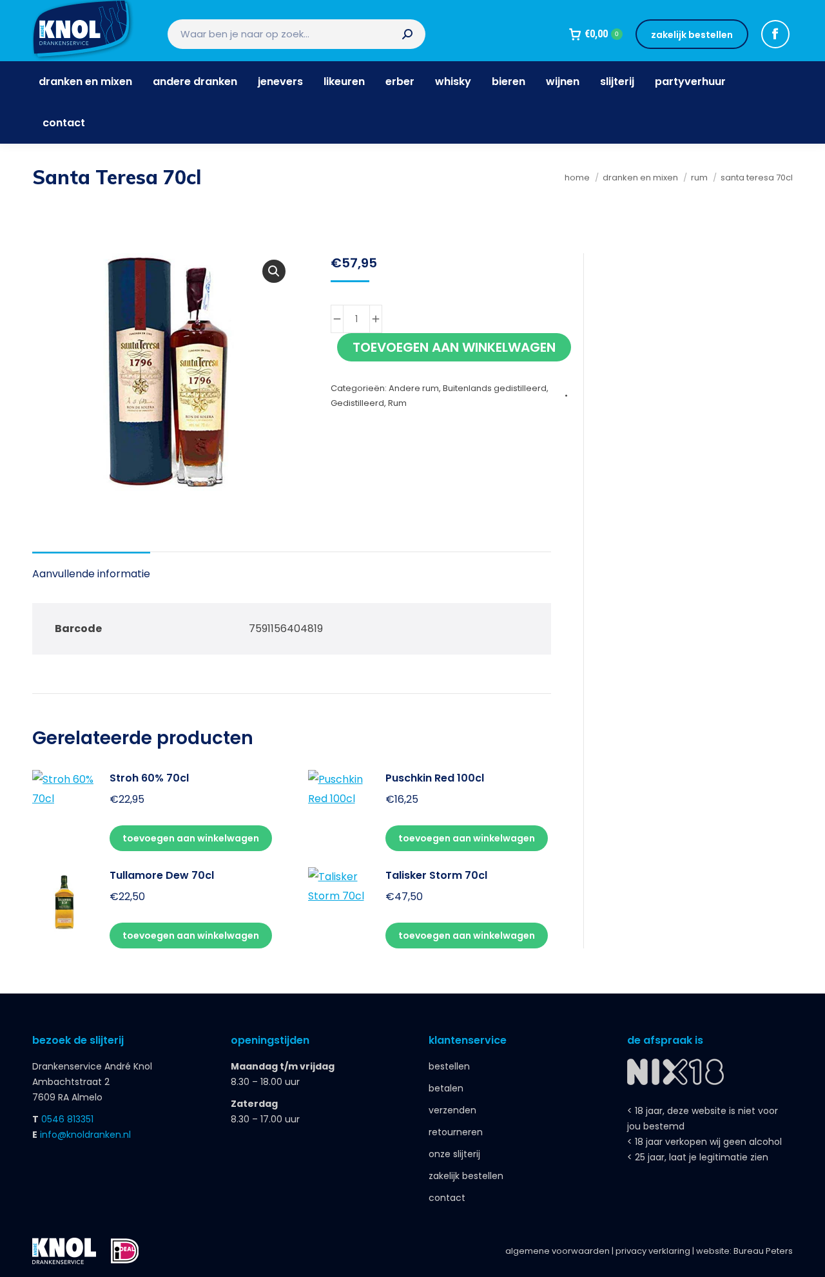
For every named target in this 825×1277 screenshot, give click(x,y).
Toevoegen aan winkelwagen (454, 347)
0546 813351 (67, 1119)
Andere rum (414, 388)
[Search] (407, 34)
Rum (397, 403)
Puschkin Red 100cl (434, 778)
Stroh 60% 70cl (149, 778)
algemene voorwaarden (557, 1251)
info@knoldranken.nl (85, 1134)
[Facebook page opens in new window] (775, 34)
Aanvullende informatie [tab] (91, 573)
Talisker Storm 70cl (436, 875)
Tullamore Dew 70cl (162, 875)
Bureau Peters (763, 1251)
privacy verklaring (653, 1251)
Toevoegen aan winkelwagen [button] (190, 838)
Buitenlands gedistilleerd (495, 388)
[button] (274, 271)
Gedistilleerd (357, 403)
